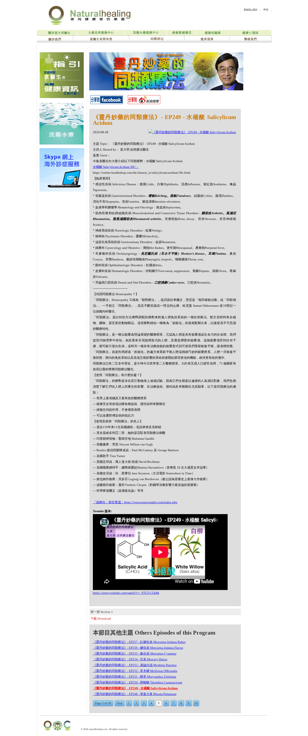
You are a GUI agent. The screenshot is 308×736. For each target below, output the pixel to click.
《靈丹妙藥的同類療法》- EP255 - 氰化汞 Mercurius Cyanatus (134, 653)
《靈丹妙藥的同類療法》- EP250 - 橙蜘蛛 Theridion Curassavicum (137, 682)
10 (196, 703)
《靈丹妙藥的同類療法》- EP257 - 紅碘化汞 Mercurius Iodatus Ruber (139, 642)
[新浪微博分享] (144, 103)
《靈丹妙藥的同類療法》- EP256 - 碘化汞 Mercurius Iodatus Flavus (138, 648)
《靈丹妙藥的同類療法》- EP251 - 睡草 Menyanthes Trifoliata (134, 676)
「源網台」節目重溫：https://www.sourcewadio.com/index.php (135, 502)
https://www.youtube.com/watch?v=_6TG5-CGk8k (126, 593)
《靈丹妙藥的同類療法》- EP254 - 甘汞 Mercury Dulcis (130, 659)
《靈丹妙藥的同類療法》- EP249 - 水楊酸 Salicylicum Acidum (135, 688)
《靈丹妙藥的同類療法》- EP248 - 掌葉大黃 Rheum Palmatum (134, 694)
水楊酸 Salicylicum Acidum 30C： (116, 167)
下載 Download (100, 618)
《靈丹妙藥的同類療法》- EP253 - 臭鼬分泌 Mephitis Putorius (135, 665)
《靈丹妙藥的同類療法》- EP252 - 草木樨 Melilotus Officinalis (135, 671)
